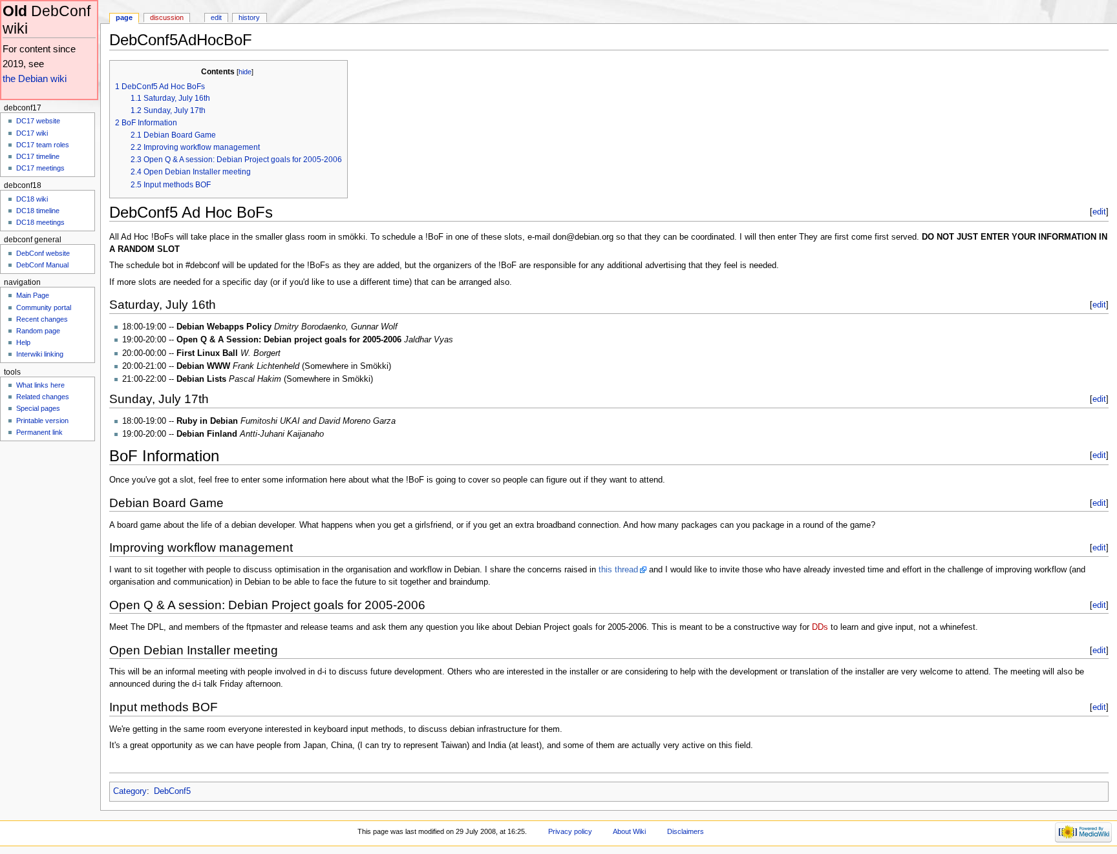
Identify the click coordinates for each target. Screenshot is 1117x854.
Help (23, 342)
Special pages (38, 408)
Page (124, 17)
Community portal (43, 307)
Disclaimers (685, 831)
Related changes (42, 397)
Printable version (42, 420)
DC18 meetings (40, 222)
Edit (216, 17)
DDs (820, 627)
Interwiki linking (39, 354)
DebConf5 (172, 791)
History (249, 17)
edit (1099, 211)
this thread (618, 569)
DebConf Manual (42, 265)
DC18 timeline (37, 210)
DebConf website (43, 253)
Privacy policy (570, 831)
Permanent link (39, 432)
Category (130, 791)
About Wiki (629, 831)
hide (245, 72)
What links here (40, 385)
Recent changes (42, 319)
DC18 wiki (32, 199)
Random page (38, 331)
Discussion (167, 17)
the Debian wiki (35, 78)
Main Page (32, 295)
